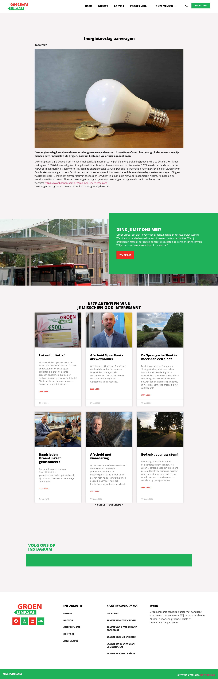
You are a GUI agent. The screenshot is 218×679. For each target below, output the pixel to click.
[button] (186, 6)
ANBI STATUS (70, 640)
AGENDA (119, 6)
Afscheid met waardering (100, 456)
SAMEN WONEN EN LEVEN (121, 620)
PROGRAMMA (138, 6)
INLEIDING (112, 613)
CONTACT (68, 633)
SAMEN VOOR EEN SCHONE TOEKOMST (122, 629)
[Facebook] (16, 621)
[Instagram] (24, 621)
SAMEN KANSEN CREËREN (121, 653)
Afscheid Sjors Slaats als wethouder (106, 357)
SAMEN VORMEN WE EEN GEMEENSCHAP (121, 645)
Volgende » (116, 504)
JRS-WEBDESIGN (207, 675)
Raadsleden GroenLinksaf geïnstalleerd (50, 458)
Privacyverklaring (12, 674)
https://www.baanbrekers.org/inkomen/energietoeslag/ (76, 183)
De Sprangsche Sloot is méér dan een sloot (159, 357)
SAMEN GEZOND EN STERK (121, 636)
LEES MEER (43, 391)
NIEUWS (103, 6)
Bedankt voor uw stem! (159, 454)
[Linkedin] (32, 621)
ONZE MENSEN (164, 6)
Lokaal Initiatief (52, 355)
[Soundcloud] (40, 621)
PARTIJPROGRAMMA (122, 606)
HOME (88, 6)
